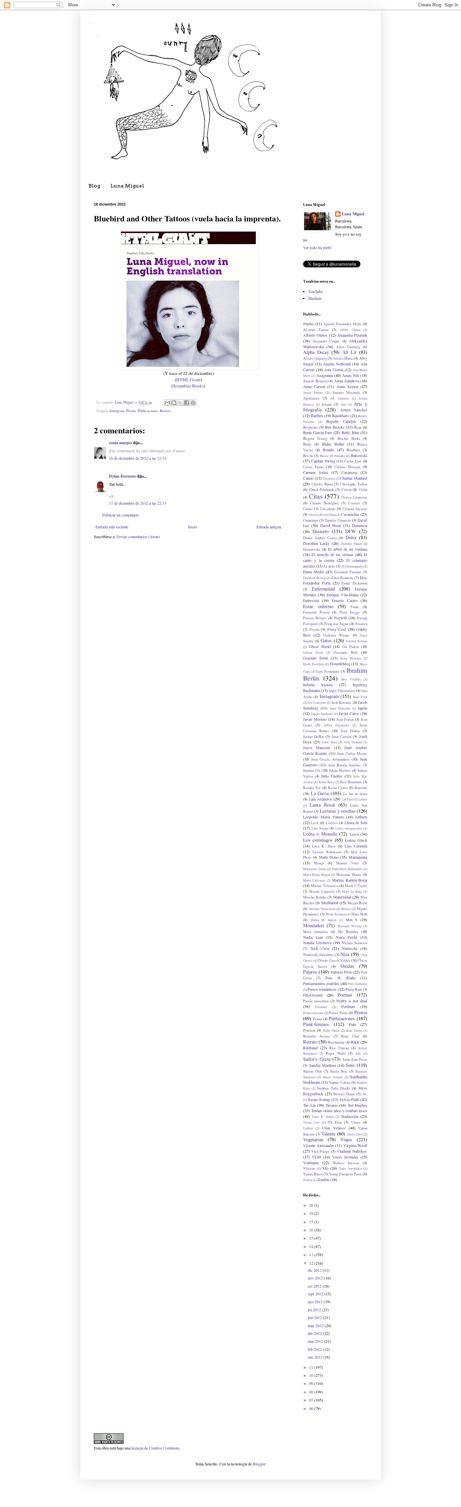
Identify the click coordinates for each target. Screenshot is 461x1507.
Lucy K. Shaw (324, 846)
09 (311, 1383)
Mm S (352, 919)
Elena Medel (313, 571)
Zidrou (307, 1180)
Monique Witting (349, 926)
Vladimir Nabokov (352, 1151)
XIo (325, 1168)
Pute (352, 1024)
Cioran (346, 489)
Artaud (326, 404)
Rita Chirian (339, 1048)
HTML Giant (188, 380)
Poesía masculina (316, 1001)
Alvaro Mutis (343, 358)
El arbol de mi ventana (347, 549)
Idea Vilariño (351, 679)
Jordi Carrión (342, 736)
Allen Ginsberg (348, 346)
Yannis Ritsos (313, 1174)
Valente (328, 1133)
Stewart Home (344, 1094)
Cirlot (363, 489)
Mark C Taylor (356, 885)
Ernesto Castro (344, 600)
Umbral (308, 1128)
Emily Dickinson (354, 583)
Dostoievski (311, 549)
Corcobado (327, 508)
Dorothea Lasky (316, 543)
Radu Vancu (331, 1030)
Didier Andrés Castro (320, 537)
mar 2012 (316, 1341)
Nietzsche (349, 948)
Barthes (317, 415)
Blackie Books (348, 438)
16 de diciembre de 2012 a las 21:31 (137, 458)
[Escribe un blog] (173, 402)
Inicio (192, 526)
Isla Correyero (316, 702)
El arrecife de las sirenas (332, 554)
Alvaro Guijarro (315, 358)
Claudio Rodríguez (324, 503)
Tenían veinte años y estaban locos (339, 1110)
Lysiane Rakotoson (327, 852)
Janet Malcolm (340, 708)
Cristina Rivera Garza (322, 514)
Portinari (348, 1006)
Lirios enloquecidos (348, 828)
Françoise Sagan (336, 623)
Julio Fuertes (332, 776)
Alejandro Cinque (326, 341)
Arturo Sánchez (353, 409)
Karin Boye (326, 782)
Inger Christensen (342, 690)
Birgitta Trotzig (315, 438)
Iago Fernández (327, 671)
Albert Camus (350, 330)
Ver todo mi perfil (317, 247)
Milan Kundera (336, 914)
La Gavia (320, 793)
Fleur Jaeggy (350, 612)
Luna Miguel (127, 186)
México (346, 909)
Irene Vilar (360, 697)
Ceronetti (329, 478)
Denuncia (359, 525)
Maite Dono (329, 857)
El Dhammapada (352, 566)
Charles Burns (322, 484)
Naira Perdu (346, 937)
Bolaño (328, 449)
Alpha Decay (316, 352)
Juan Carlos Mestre (352, 753)
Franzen (361, 623)
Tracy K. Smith (322, 1117)
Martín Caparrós (321, 891)
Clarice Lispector (354, 497)
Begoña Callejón (341, 421)
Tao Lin (309, 1105)
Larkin (362, 799)
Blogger (259, 1463)
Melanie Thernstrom (322, 909)
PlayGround (313, 995)
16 (311, 1230)
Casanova (349, 472)
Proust (317, 1018)
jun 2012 (315, 1317)
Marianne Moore (348, 874)
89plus (308, 323)
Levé (315, 822)
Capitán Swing (323, 460)
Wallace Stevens (346, 1163)
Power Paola (338, 1012)
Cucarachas (350, 514)
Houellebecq (340, 663)
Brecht (308, 455)
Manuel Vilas (347, 863)
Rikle (355, 1042)
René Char (350, 1036)
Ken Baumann (350, 782)
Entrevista (311, 600)
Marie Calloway (314, 880)
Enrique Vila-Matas (343, 594)
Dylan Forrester (122, 476)
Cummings (310, 520)
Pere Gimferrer (357, 984)
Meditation (329, 902)
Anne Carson (314, 386)
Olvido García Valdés (334, 960)
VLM (316, 1156)
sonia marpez (120, 443)
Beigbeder (310, 427)
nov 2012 (316, 1278)
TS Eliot (335, 1122)
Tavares (332, 1105)
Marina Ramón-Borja (349, 880)
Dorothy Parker (351, 544)
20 (311, 1205)
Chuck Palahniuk (321, 489)
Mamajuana (358, 857)
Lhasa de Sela (356, 822)
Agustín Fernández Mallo (342, 323)
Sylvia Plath (349, 1099)
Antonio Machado (346, 392)
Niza (345, 954)
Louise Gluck (356, 840)
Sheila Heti (339, 1071)
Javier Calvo (349, 713)
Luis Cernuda (356, 845)
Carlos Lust (352, 461)
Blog (94, 186)
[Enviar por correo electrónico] (167, 402)
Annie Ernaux (313, 392)
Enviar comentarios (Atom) (138, 536)
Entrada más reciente (112, 526)
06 (311, 1408)
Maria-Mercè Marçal (316, 874)
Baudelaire (340, 415)
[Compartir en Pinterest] (193, 402)
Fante (355, 606)
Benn (357, 427)
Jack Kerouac (341, 702)
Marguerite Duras (314, 869)
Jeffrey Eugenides (337, 725)
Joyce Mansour (316, 747)
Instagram (117, 410)
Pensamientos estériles (321, 983)
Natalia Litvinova (317, 942)
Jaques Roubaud (322, 714)
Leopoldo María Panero (323, 816)
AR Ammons (339, 398)
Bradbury (353, 450)
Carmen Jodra (315, 472)
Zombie (323, 1179)
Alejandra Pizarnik (352, 335)
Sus (364, 1094)
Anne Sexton (347, 386)
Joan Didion (350, 730)
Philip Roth (354, 989)
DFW (350, 531)
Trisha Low (311, 1122)
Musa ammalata (315, 931)
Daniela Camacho (338, 520)
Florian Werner (314, 618)
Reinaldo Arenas (316, 1036)
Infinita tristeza (317, 684)
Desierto (321, 531)
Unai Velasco (333, 1127)
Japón (362, 708)
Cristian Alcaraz (355, 508)
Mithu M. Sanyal (323, 920)
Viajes (346, 1139)
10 (311, 1375)
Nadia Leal (313, 937)
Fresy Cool (336, 629)
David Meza (330, 525)
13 (311, 1254)
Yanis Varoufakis (350, 1168)
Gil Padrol (350, 646)
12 (311, 1263)
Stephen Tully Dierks (333, 1088)
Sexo (350, 1065)
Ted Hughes (358, 1105)
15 (311, 1238)
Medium (315, 298)
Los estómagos (318, 840)
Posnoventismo (313, 1013)
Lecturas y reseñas (337, 811)
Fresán (314, 629)
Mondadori (313, 925)
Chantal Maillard (353, 478)
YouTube (315, 291)
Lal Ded (347, 799)
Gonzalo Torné (315, 658)
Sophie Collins (339, 1082)
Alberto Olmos (315, 335)
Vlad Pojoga (320, 1151)
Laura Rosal (322, 805)
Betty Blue (350, 432)
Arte (343, 404)
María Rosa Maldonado (347, 869)
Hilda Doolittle (313, 664)
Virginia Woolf (355, 1145)
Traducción (349, 1116)
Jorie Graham (353, 742)
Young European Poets (345, 1174)
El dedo (329, 566)
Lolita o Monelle (320, 834)
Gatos (326, 640)
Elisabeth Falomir (347, 572)
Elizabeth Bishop (314, 578)
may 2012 (316, 1325)
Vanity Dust (355, 1134)
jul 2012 (315, 1309)
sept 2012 (316, 1293)
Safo (358, 1053)
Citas (315, 496)
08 (311, 1391)
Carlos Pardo (313, 466)
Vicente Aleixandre (318, 1145)
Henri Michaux (350, 658)
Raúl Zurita (354, 1030)
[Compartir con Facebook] (186, 402)
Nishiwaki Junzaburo (318, 954)
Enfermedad (323, 588)
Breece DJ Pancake (332, 456)
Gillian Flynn (313, 652)
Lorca (354, 834)
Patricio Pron (341, 972)
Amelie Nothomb (337, 363)
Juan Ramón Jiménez (344, 765)
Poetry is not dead (351, 1000)
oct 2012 (315, 1286)
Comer (308, 508)
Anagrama (324, 375)
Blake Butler (333, 444)
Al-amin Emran (315, 329)
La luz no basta (355, 793)
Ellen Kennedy (342, 577)
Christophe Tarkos (353, 484)
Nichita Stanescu (355, 942)
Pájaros (310, 971)
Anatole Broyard (315, 381)
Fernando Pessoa (316, 612)
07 (311, 1400)
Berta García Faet (317, 432)
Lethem (361, 816)
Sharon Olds (312, 1071)
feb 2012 (315, 1349)
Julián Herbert (339, 770)
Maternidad (342, 897)
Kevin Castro (338, 787)
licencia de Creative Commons (155, 1448)
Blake (307, 444)
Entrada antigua (268, 526)
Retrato (165, 410)
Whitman (309, 1168)
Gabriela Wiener (336, 635)
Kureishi (361, 787)
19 (311, 1213)
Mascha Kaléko (314, 897)
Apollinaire (311, 398)
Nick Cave (319, 948)
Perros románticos (321, 989)
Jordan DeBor (313, 736)
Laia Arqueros (320, 799)
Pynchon (309, 1030)
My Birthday (348, 931)
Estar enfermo (318, 606)
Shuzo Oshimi (333, 1077)
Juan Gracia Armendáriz (330, 759)
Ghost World (320, 646)
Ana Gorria (333, 369)
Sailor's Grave (317, 1059)
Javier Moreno (315, 719)
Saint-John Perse (355, 1059)
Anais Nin (350, 375)
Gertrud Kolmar (356, 641)
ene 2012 (315, 1357)
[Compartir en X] (180, 402)
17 (311, 1221)
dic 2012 (315, 1270)
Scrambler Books (188, 386)
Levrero (331, 822)
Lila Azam (319, 828)
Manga (319, 863)
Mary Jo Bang (352, 891)
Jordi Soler (329, 742)
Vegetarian (313, 1139)
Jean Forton (345, 719)
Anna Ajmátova (346, 380)
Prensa (131, 410)
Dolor (351, 537)
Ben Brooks (335, 427)
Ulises (355, 1122)
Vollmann (311, 1162)
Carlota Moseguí (347, 466)
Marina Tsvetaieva (324, 885)
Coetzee (354, 503)
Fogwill (340, 617)
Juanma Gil (311, 770)
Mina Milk (359, 914)
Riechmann (336, 1042)
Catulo (308, 478)
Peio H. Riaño (340, 977)
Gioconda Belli (345, 652)
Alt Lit (349, 352)
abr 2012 (315, 1333)
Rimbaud (310, 1047)
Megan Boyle (357, 903)
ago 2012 (316, 1301)
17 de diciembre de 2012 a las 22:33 (137, 503)
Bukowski (359, 455)
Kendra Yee (312, 787)
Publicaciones (148, 410)
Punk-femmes (316, 1024)
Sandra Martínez (322, 1065)
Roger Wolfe (336, 1053)
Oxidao (347, 966)
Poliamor (321, 1007)
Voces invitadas (345, 1156)
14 (311, 1246)
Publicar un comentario (120, 515)
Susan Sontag (319, 1099)
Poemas (344, 994)
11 (311, 1367)
